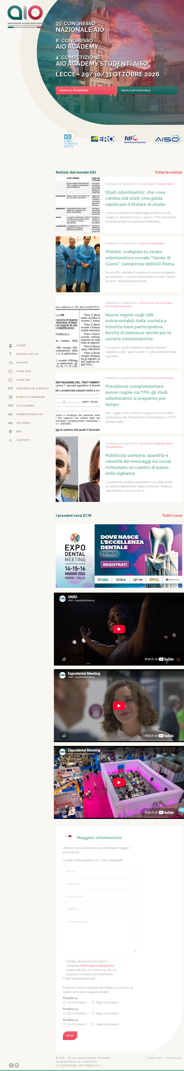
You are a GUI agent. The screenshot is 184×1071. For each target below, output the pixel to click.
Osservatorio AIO (29, 414)
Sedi (19, 431)
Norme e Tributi (163, 303)
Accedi (21, 345)
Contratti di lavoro (165, 184)
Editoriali (160, 443)
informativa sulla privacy (98, 965)
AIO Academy (25, 405)
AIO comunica (147, 184)
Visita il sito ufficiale (135, 90)
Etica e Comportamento (152, 243)
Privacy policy (174, 1057)
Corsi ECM (23, 371)
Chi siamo (23, 423)
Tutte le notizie (168, 172)
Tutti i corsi (172, 515)
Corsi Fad (23, 380)
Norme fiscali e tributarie (118, 306)
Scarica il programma (73, 90)
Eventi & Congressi (30, 397)
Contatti (23, 440)
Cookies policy (154, 1057)
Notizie (21, 362)
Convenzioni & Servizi (32, 388)
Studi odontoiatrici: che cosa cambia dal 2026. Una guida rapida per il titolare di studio (135, 198)
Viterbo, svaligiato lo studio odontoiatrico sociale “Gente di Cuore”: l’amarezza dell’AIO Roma (139, 257)
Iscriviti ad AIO (27, 354)
